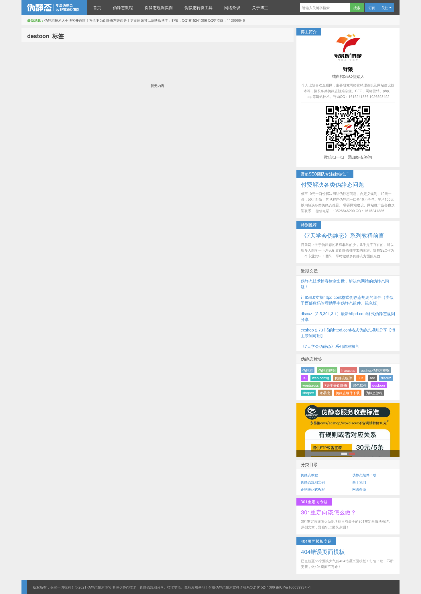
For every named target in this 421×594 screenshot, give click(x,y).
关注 (385, 7)
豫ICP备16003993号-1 (293, 587)
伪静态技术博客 (54, 7)
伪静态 (307, 370)
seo (372, 377)
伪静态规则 (327, 370)
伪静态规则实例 (159, 7)
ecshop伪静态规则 (375, 370)
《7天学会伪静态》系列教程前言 (330, 346)
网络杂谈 (232, 7)
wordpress (310, 385)
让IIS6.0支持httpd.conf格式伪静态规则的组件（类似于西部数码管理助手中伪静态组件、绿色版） (347, 300)
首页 (97, 7)
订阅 (372, 7)
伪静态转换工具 (198, 7)
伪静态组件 (343, 377)
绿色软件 (360, 385)
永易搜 (325, 392)
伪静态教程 (123, 7)
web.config (320, 377)
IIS (304, 377)
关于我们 (359, 481)
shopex (308, 392)
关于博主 (260, 7)
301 (361, 377)
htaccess (348, 370)
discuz (386, 377)
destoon (378, 385)
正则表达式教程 (313, 489)
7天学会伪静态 (335, 385)
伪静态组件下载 (348, 392)
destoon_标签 (45, 35)
